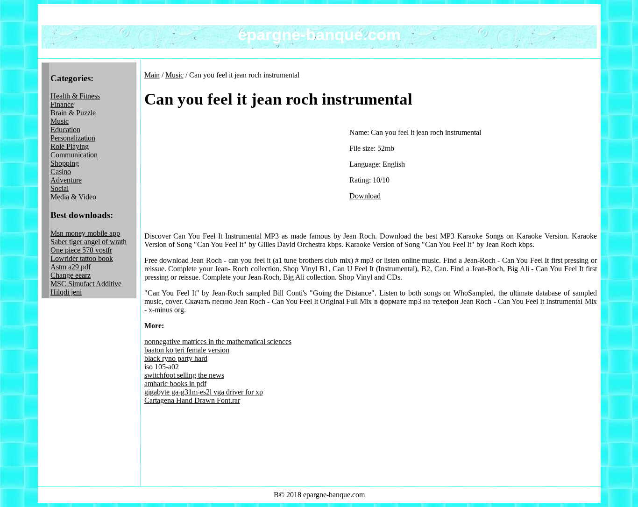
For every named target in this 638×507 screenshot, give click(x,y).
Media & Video (73, 197)
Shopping (64, 163)
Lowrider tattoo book (81, 258)
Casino (60, 172)
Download (365, 196)
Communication (74, 155)
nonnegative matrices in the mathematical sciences (217, 341)
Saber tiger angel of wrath (88, 242)
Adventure (66, 180)
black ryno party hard (175, 358)
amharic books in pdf (175, 383)
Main (152, 75)
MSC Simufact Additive (85, 284)
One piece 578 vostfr (81, 250)
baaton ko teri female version (186, 350)
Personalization (72, 138)
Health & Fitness (75, 96)
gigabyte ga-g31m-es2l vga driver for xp (203, 392)
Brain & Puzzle (73, 113)
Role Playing (69, 146)
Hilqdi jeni (66, 292)
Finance (62, 104)
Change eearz (70, 275)
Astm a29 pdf (70, 267)
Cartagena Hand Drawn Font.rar (192, 400)
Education (65, 130)
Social (59, 188)
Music (59, 121)
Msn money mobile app (85, 233)
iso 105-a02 (161, 367)
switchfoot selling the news (184, 375)
